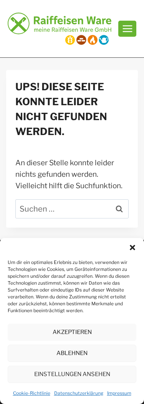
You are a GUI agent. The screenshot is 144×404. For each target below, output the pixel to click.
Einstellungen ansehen (72, 374)
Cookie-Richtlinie (31, 393)
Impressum (119, 393)
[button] (132, 247)
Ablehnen (72, 353)
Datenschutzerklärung (78, 393)
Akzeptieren (72, 332)
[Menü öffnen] (127, 28)
